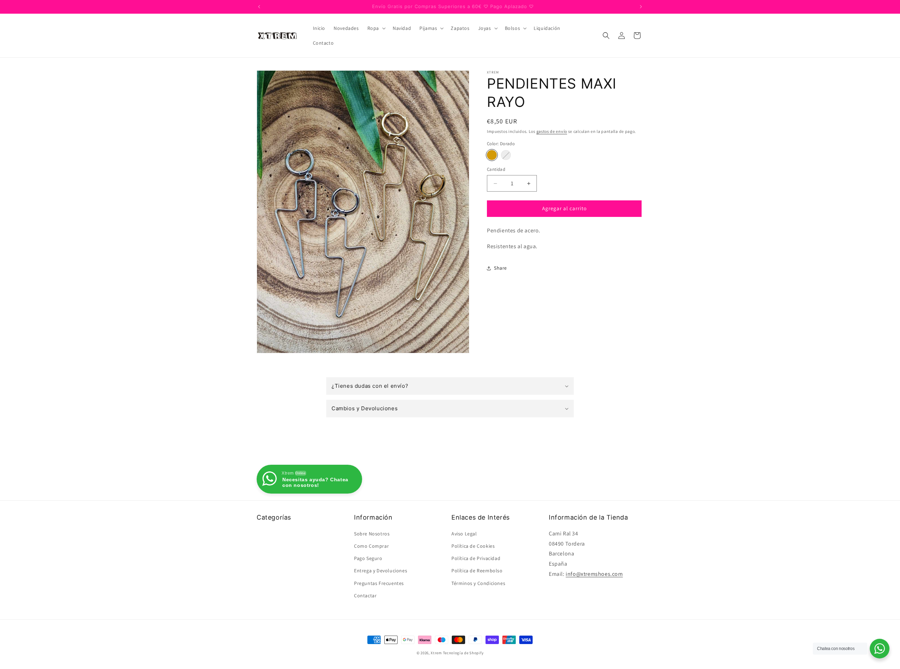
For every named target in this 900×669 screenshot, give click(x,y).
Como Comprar (371, 546)
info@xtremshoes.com (594, 574)
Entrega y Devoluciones (380, 570)
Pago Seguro (368, 558)
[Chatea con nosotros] (879, 648)
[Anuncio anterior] (259, 6)
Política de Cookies (473, 546)
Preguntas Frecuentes (379, 583)
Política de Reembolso (477, 570)
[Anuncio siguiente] (641, 6)
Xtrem (436, 652)
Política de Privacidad (475, 558)
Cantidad (496, 170)
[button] (375, 28)
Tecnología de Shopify (463, 652)
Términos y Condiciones (478, 583)
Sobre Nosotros (372, 533)
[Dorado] (492, 155)
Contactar (365, 595)
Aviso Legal (464, 533)
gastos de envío (551, 131)
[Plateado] (506, 155)
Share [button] (500, 268)
